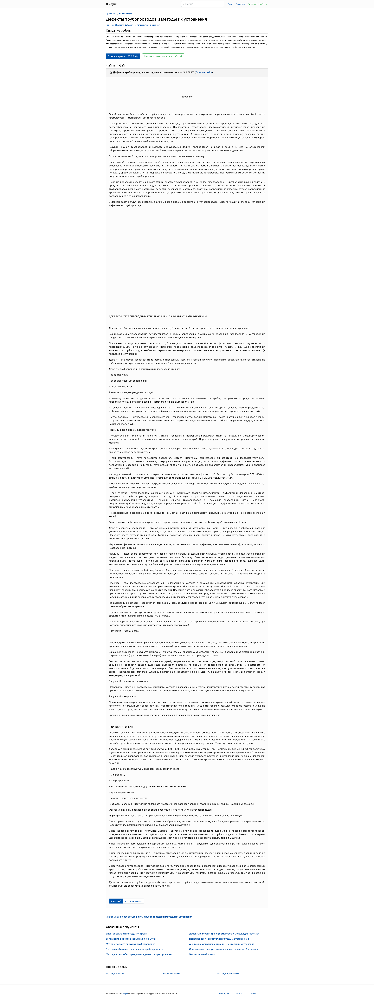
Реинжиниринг (126, 14)
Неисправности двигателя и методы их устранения (219, 938)
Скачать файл (204, 72)
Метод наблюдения (228, 973)
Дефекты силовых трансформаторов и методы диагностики (224, 933)
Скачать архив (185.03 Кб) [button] (123, 56)
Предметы (111, 14)
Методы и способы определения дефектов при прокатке (139, 954)
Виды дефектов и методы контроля (126, 933)
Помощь (240, 4)
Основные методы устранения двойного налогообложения (223, 949)
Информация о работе (149, 916)
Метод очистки (115, 973)
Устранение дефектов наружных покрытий (131, 938)
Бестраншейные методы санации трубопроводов (134, 949)
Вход (230, 4)
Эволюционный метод (202, 954)
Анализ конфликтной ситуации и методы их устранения (221, 944)
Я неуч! (124, 993)
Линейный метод (171, 973)
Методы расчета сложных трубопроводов (130, 944)
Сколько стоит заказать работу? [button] (163, 56)
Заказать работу (257, 4)
